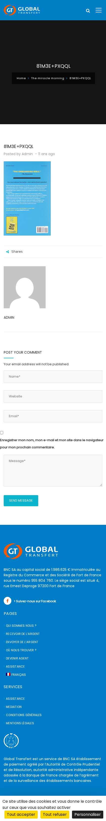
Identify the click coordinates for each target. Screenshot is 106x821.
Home (21, 78)
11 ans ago (47, 153)
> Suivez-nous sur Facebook (35, 601)
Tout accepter (21, 814)
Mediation (14, 707)
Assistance (15, 666)
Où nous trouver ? (21, 650)
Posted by (18, 153)
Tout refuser (55, 814)
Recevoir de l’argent (23, 634)
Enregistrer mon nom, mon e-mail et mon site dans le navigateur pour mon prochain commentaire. (52, 444)
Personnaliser (87, 814)
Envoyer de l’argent (22, 642)
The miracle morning (47, 78)
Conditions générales (24, 715)
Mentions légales (20, 723)
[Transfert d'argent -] (22, 10)
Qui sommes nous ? (21, 626)
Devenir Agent (17, 658)
